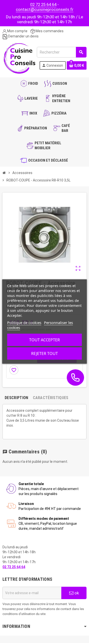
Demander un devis (23, 36)
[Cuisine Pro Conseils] (19, 58)
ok (76, 592)
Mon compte (16, 31)
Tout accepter (44, 340)
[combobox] (61, 52)
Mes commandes (49, 31)
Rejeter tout (44, 353)
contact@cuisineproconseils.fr (44, 9)
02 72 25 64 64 (43, 4)
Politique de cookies (24, 322)
